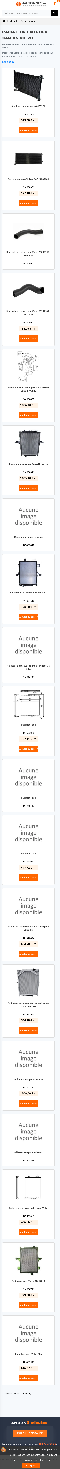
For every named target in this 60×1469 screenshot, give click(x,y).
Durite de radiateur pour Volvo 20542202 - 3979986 (28, 313)
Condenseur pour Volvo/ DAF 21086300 (28, 179)
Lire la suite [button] (8, 62)
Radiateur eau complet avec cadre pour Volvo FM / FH (28, 1005)
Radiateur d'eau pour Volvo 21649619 (28, 592)
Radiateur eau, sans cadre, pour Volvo (28, 1208)
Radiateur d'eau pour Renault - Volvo (28, 464)
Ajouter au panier (28, 130)
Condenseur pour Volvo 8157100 (28, 106)
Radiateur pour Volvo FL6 (28, 1354)
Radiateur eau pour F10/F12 (28, 1079)
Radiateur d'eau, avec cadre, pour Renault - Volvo (28, 667)
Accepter (31, 1465)
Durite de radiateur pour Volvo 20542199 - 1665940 (28, 254)
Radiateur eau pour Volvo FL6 (28, 1152)
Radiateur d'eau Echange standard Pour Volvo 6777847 (28, 389)
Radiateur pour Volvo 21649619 (28, 1281)
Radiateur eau (28, 725)
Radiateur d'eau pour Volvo (28, 537)
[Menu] (5, 4)
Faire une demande (30, 1433)
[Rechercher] (54, 13)
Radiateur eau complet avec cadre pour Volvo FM (28, 928)
